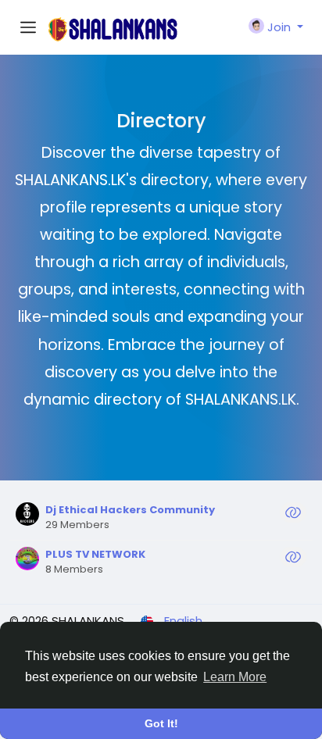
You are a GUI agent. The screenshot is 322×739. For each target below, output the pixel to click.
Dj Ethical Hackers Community (130, 509)
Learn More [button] (235, 677)
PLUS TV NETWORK (95, 554)
